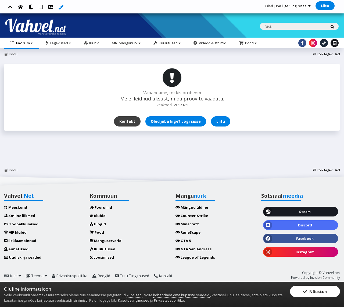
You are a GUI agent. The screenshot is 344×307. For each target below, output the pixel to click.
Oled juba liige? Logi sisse (286, 5)
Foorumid (103, 207)
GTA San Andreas (196, 249)
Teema (37, 275)
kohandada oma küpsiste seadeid (181, 294)
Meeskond (17, 207)
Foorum (23, 43)
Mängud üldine (194, 207)
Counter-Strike (194, 215)
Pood (249, 43)
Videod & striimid (212, 43)
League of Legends (197, 257)
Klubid (93, 43)
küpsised (134, 294)
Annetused (18, 249)
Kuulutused (168, 43)
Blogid (99, 224)
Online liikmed (21, 215)
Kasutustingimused (133, 300)
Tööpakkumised (23, 224)
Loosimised (103, 257)
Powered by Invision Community (315, 277)
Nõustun (317, 291)
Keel (14, 275)
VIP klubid (17, 232)
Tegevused (59, 43)
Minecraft (189, 224)
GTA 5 (185, 240)
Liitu (325, 5)
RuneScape (190, 232)
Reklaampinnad (22, 240)
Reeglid (103, 275)
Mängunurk (128, 43)
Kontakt (127, 121)
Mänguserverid (107, 240)
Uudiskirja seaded (24, 257)
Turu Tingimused (134, 275)
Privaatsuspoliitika (71, 275)
